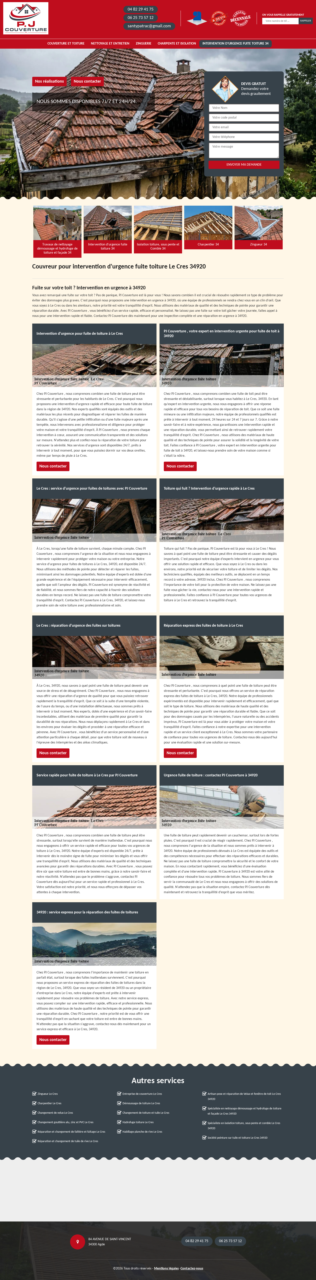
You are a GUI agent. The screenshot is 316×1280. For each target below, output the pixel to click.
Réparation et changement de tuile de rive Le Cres (68, 1141)
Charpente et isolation (177, 43)
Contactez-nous (192, 1268)
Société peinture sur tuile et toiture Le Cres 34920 (237, 1138)
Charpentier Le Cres (49, 1103)
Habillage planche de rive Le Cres (142, 1131)
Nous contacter (87, 81)
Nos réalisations (49, 81)
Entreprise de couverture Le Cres (142, 1094)
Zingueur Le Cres (48, 1094)
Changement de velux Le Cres (55, 1113)
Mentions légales (166, 1268)
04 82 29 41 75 (140, 9)
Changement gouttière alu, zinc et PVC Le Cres (65, 1122)
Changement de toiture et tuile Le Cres (146, 1113)
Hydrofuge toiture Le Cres (138, 1122)
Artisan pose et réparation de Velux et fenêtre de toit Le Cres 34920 (244, 1096)
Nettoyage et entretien (110, 43)
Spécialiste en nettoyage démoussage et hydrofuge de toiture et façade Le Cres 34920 (244, 1111)
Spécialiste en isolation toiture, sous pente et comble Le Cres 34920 (244, 1126)
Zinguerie (143, 43)
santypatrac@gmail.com (149, 26)
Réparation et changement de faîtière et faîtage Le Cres (71, 1131)
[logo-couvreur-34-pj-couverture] (25, 18)
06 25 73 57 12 (140, 18)
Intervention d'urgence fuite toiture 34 (235, 43)
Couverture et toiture (66, 43)
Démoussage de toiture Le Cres (141, 1103)
